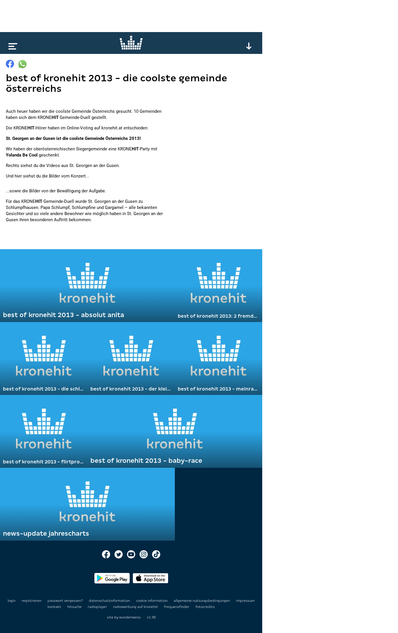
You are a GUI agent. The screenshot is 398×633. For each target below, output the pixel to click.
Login (11, 601)
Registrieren (31, 601)
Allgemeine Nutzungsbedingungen (202, 601)
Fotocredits (205, 607)
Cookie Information (152, 601)
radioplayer (98, 607)
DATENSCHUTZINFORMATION (110, 601)
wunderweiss (130, 617)
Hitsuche (74, 607)
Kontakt (54, 607)
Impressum (245, 601)
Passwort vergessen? (65, 601)
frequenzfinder (177, 607)
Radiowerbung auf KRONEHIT (136, 607)
